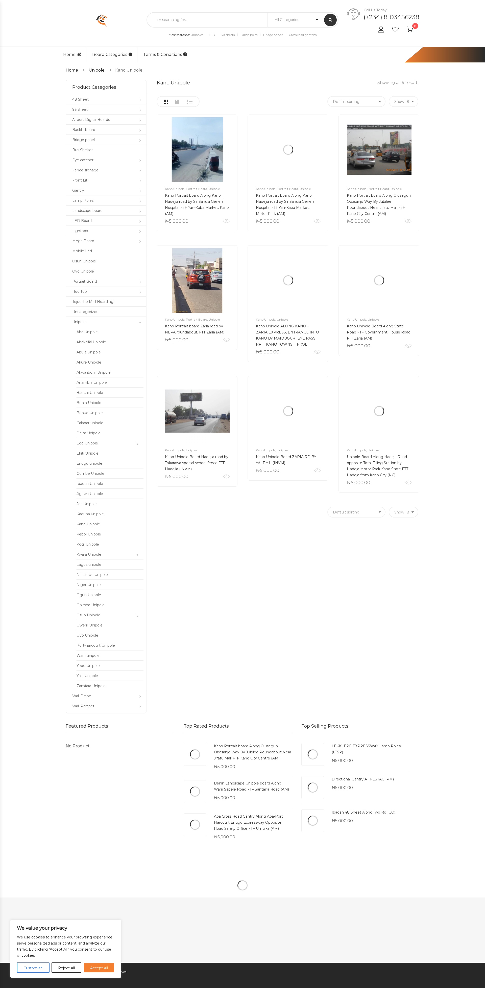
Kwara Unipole (89, 554)
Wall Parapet (83, 706)
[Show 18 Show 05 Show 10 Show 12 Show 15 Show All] (403, 101)
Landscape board (87, 210)
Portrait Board (196, 189)
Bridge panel (83, 140)
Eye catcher (82, 160)
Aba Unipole (87, 332)
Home (69, 54)
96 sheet (80, 109)
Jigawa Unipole (90, 493)
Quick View (226, 221)
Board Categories (109, 54)
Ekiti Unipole (88, 453)
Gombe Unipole (90, 473)
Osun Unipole (84, 261)
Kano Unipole (174, 189)
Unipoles (197, 35)
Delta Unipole (89, 433)
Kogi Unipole (88, 544)
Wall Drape (81, 696)
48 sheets (228, 35)
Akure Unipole (89, 362)
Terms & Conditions (162, 54)
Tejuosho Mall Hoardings (93, 301)
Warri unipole (88, 655)
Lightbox (80, 231)
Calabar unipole (90, 423)
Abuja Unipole (89, 352)
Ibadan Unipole (90, 483)
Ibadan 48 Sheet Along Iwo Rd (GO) (363, 812)
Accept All (99, 968)
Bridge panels (273, 35)
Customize (33, 968)
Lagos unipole (89, 564)
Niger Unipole (89, 584)
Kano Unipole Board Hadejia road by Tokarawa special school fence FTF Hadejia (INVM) (196, 463)
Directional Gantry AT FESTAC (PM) (363, 779)
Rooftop (79, 291)
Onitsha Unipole (91, 605)
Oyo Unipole (83, 271)
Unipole (97, 70)
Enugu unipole (89, 463)
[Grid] (165, 102)
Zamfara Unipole (91, 686)
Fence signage (85, 170)
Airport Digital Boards (91, 119)
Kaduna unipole (90, 514)
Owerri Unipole (90, 625)
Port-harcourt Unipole (96, 645)
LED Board (82, 220)
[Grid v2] (177, 102)
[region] (65, 949)
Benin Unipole (89, 402)
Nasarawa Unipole (92, 574)
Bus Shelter (82, 150)
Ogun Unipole (89, 595)
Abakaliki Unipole (91, 342)
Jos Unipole (87, 504)
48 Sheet (80, 99)
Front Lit (79, 180)
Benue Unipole (90, 413)
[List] (190, 102)
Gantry (78, 190)
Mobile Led (82, 251)
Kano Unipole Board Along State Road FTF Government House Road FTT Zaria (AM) (378, 332)
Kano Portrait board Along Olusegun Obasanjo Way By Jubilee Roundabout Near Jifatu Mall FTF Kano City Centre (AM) (252, 752)
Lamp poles (248, 35)
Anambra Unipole (92, 382)
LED (212, 35)
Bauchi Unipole (90, 392)
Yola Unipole (87, 675)
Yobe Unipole (88, 665)
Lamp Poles (82, 200)
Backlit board (83, 129)
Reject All (66, 968)
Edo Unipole (87, 443)
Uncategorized (85, 311)
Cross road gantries (303, 35)
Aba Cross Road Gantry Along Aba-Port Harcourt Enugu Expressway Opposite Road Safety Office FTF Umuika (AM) (248, 822)
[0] (413, 30)
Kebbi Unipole (89, 534)
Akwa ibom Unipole (94, 372)
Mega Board (83, 241)
